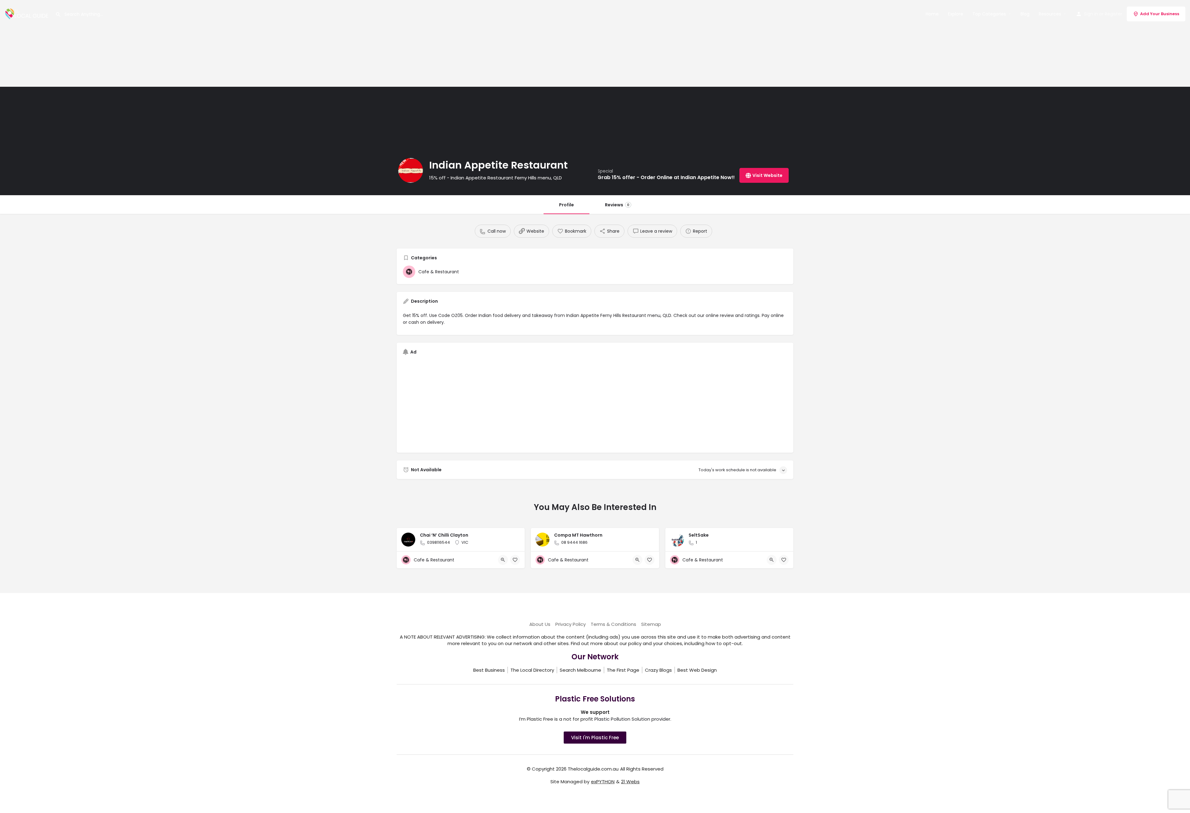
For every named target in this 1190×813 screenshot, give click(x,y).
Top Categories (989, 14)
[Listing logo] (410, 170)
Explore (955, 14)
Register (1113, 14)
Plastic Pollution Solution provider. (632, 719)
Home (932, 14)
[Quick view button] (503, 560)
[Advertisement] (186, 43)
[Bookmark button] (515, 560)
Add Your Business (1159, 14)
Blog (1024, 14)
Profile (566, 205)
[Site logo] (28, 13)
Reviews (617, 205)
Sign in (1091, 14)
